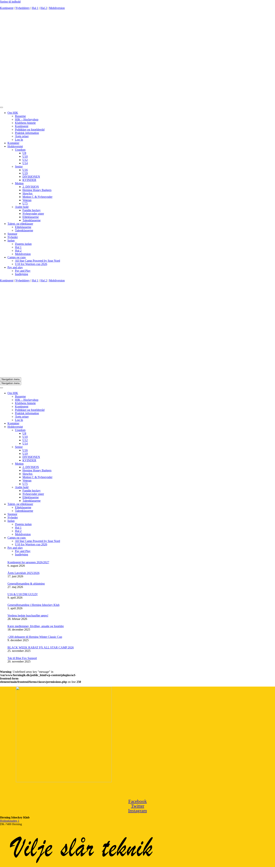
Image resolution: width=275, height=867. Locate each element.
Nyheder (12, 237)
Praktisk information (27, 132)
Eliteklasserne (30, 217)
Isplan (11, 240)
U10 (25, 156)
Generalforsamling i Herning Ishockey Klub (33, 604)
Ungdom (20, 149)
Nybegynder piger (33, 213)
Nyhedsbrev (22, 8)
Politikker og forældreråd (30, 129)
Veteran (26, 200)
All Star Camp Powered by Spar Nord (37, 260)
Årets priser (22, 136)
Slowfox (27, 193)
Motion (19, 183)
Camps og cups (16, 257)
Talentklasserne (31, 220)
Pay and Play (22, 270)
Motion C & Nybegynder (37, 196)
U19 (25, 173)
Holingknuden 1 (9, 820)
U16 (25, 169)
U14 (25, 163)
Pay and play (15, 267)
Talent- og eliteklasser (20, 223)
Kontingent (6, 8)
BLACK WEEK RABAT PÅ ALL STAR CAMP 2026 (40, 647)
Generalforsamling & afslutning (26, 583)
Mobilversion (57, 8)
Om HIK (12, 112)
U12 (25, 159)
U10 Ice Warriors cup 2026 (31, 264)
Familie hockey (31, 210)
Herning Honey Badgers (36, 190)
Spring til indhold (10, 1)
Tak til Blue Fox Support (22, 658)
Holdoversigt (15, 146)
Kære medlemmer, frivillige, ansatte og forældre (35, 626)
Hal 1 (35, 8)
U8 (24, 153)
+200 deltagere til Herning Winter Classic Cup (34, 636)
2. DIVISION (30, 186)
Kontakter (13, 143)
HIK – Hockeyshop (26, 119)
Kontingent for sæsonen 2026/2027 (28, 562)
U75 (25, 203)
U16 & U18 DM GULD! (22, 594)
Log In (19, 139)
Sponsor (12, 233)
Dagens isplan (23, 243)
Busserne (20, 116)
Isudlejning (21, 274)
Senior (19, 166)
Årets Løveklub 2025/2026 (23, 573)
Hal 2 (43, 8)
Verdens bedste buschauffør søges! (27, 615)
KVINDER (29, 180)
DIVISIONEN (31, 176)
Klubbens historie (25, 122)
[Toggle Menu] (1, 107)
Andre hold (21, 206)
